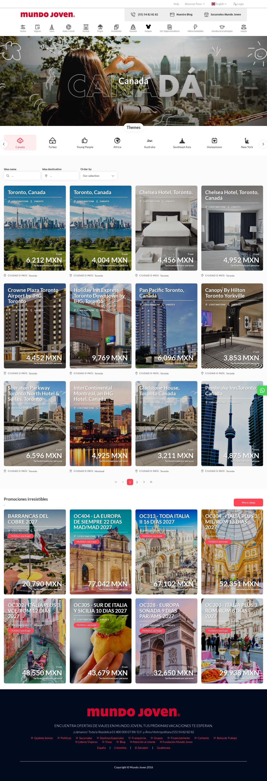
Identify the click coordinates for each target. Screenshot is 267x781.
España (101, 747)
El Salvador (141, 747)
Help (176, 3)
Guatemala (163, 747)
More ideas (248, 502)
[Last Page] (151, 482)
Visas (108, 741)
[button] (4, 144)
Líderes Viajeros (88, 741)
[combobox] (60, 176)
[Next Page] (144, 482)
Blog (122, 741)
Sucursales (85, 738)
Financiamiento (180, 738)
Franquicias (138, 738)
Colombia (120, 747)
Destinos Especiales (111, 738)
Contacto (203, 738)
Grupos (158, 738)
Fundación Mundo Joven (178, 741)
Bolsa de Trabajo (226, 738)
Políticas (65, 738)
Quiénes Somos (43, 738)
